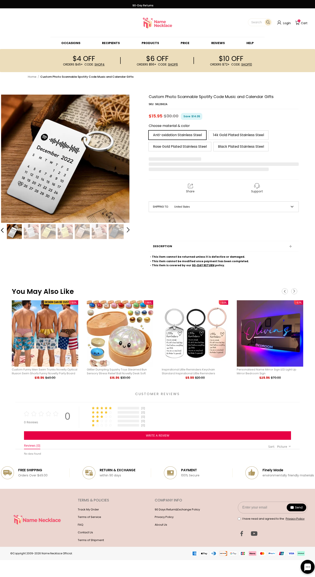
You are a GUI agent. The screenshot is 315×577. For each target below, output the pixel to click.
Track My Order (88, 509)
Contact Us (85, 532)
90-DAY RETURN (203, 265)
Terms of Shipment (91, 540)
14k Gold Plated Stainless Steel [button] (238, 134)
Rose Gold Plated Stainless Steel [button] (180, 146)
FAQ (80, 525)
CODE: (94, 64)
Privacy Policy (164, 517)
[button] (260, 22)
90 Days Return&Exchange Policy (177, 509)
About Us (161, 525)
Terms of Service (89, 517)
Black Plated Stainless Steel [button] (241, 146)
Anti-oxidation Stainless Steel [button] (177, 134)
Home (32, 77)
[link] (70, 43)
